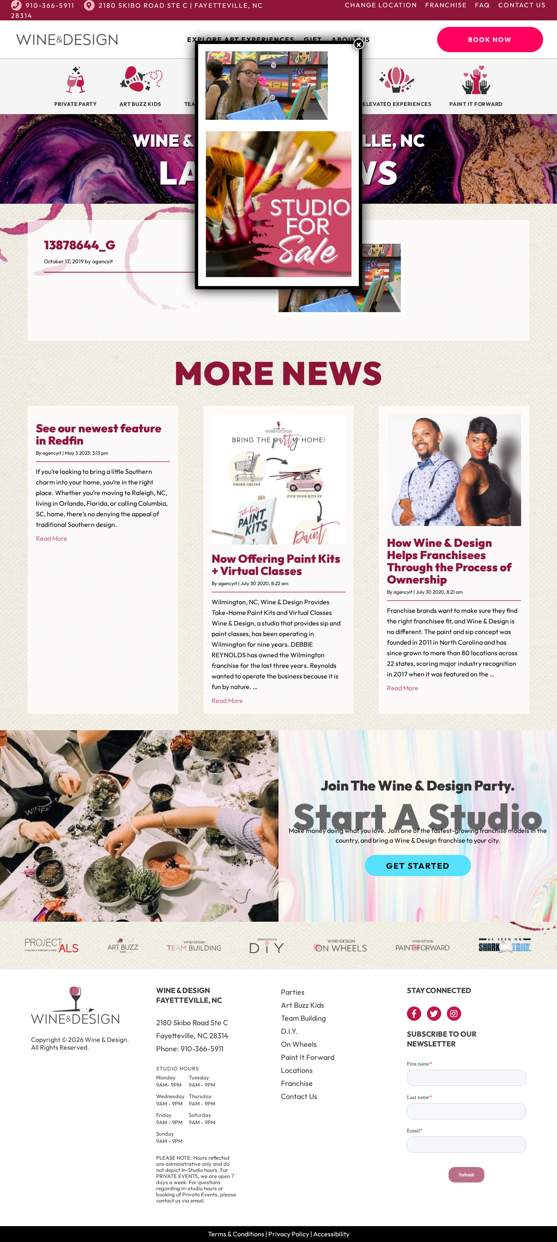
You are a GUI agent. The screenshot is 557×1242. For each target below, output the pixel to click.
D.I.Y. (289, 1031)
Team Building (303, 1018)
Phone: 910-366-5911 (189, 1048)
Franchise (446, 5)
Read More (51, 538)
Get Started (418, 866)
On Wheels (299, 1044)
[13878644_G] (339, 310)
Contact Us (522, 5)
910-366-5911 (50, 5)
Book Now (490, 39)
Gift (313, 39)
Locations (297, 1070)
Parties (293, 992)
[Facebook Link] (414, 1014)
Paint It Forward (307, 1057)
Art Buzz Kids (302, 1005)
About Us (351, 39)
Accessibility (331, 1234)
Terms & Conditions (236, 1234)
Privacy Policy (288, 1234)
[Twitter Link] (434, 1014)
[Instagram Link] (454, 1014)
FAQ (482, 5)
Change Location (381, 5)
